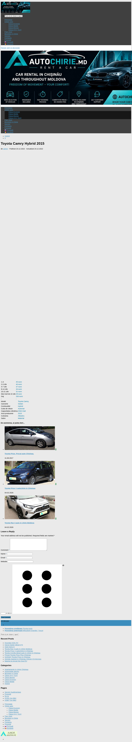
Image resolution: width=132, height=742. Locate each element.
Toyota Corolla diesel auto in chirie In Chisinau (22, 653)
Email (3, 558)
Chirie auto (9, 22)
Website (4, 561)
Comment (5, 550)
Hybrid (7, 136)
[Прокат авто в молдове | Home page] (15, 12)
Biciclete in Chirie (11, 34)
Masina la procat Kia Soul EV (16, 661)
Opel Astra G (10, 647)
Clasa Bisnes (14, 28)
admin (5, 149)
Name (4, 554)
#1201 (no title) (10, 698)
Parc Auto (8, 32)
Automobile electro (12, 672)
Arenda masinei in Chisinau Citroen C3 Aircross (23, 659)
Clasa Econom (14, 24)
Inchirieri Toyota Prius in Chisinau (17, 657)
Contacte (8, 38)
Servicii (7, 36)
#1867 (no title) (10, 700)
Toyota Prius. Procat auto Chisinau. (19, 454)
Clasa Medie (13, 26)
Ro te (7, 696)
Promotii (8, 40)
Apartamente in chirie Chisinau (16, 669)
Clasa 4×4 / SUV (15, 30)
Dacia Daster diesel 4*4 (14, 645)
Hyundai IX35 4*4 (11, 643)
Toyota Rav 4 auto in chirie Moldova (19, 523)
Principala (8, 20)
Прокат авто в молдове (10, 48)
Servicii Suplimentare (13, 692)
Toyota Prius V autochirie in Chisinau (20, 488)
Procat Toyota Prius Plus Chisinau (18, 655)
